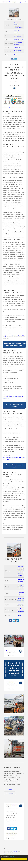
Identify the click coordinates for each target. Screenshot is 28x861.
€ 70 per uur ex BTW (18, 39)
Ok (14, 859)
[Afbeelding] (14, 704)
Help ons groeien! (12, 804)
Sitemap (6, 854)
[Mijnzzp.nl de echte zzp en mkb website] (14, 12)
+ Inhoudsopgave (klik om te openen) (12, 107)
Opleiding (16, 27)
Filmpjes (21, 27)
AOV (14, 1)
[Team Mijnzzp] (14, 88)
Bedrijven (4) (21, 571)
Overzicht (16, 22)
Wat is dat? (12, 856)
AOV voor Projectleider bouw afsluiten (14, 405)
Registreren (10, 793)
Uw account (20, 1)
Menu (25, 1)
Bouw (15, 54)
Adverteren (10, 682)
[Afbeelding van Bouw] (14, 641)
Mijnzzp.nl (6, 1)
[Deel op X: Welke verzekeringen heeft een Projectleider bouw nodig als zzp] (14, 59)
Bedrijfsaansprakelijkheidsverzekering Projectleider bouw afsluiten (15, 344)
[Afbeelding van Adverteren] (14, 670)
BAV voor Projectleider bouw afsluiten (14, 466)
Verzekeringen (17, 47)
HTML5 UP (15, 851)
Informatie (16, 24)
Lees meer (9, 789)
